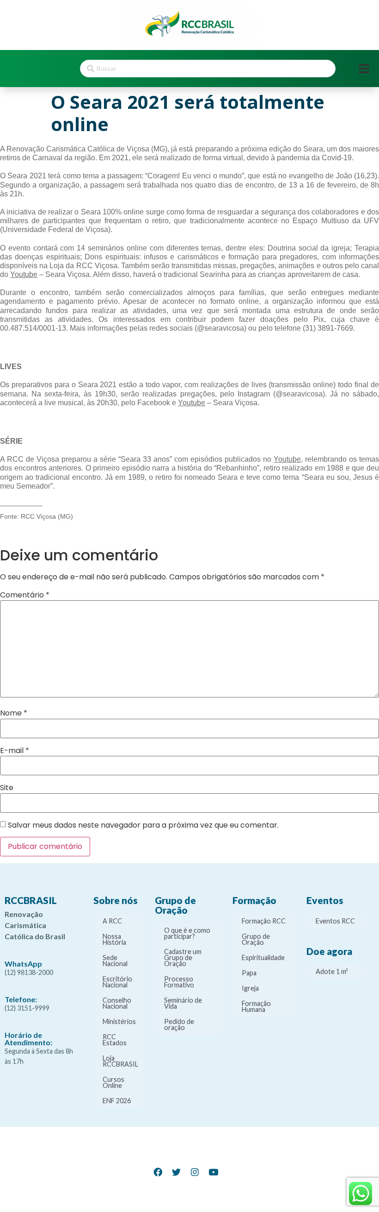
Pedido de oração (179, 1024)
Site (6, 787)
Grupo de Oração (256, 939)
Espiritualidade (263, 957)
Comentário (24, 595)
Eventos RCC (335, 921)
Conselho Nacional (117, 1003)
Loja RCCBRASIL (120, 1061)
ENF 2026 (117, 1101)
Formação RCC (264, 921)
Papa (249, 973)
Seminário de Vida (183, 1003)
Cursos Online (113, 1082)
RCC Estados (115, 1040)
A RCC (112, 921)
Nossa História (114, 939)
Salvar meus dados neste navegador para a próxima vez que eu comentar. (143, 825)
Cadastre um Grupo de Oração (183, 957)
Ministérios (119, 1021)
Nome (13, 713)
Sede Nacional (115, 960)
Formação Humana (256, 1006)
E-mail (14, 750)
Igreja (250, 988)
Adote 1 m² (332, 971)
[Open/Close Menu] (364, 69)
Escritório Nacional (117, 982)
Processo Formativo (179, 982)
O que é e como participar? (187, 933)
